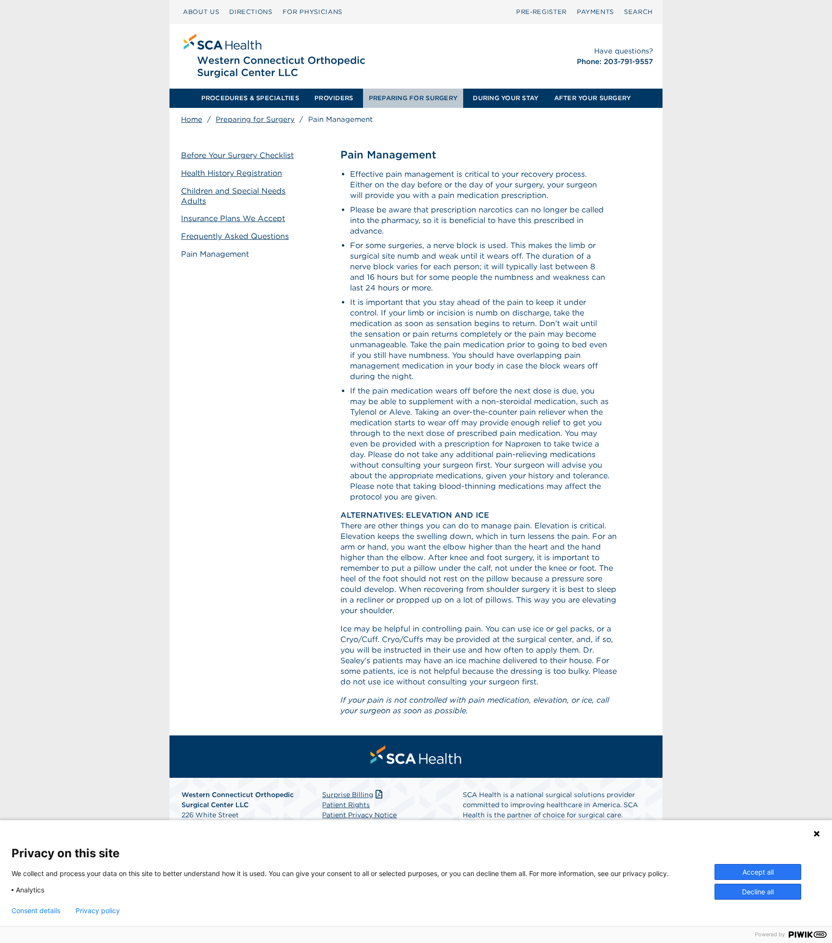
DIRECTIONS (251, 11)
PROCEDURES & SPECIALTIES (250, 98)
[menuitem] (201, 12)
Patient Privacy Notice (359, 815)
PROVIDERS (333, 98)
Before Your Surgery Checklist (237, 155)
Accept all (758, 872)
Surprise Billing (347, 795)
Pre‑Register (541, 11)
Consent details (36, 911)
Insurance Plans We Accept (233, 218)
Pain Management (215, 254)
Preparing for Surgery (255, 119)
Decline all (758, 892)
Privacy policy (98, 911)
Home (191, 119)
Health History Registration (231, 173)
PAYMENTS (595, 11)
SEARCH (638, 11)
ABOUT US (201, 11)
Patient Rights (346, 805)
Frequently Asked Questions (235, 236)
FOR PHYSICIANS (312, 11)
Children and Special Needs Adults (233, 196)
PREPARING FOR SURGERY (413, 98)
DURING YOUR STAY (505, 98)
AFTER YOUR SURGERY (592, 98)
